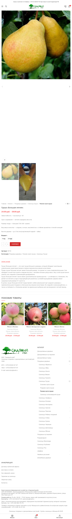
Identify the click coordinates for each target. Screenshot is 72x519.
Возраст (4, 235)
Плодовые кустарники (44, 434)
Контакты (4, 483)
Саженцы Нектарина (45, 404)
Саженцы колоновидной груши (50, 394)
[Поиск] (6, 6)
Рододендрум (41, 438)
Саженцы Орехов (44, 408)
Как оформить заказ (7, 473)
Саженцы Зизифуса (45, 398)
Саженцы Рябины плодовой (48, 414)
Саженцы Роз (41, 448)
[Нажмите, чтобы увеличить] (5, 160)
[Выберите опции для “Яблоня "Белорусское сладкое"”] (26, 323)
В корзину (15, 244)
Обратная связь (6, 479)
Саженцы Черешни (45, 424)
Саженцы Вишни (44, 374)
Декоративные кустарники (46, 354)
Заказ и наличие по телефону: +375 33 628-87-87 (26, 1)
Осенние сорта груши (47, 384)
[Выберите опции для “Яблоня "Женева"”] (3, 323)
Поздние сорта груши (47, 388)
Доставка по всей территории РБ (50, 1)
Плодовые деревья (21, 203)
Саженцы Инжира (45, 401)
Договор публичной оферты (10, 466)
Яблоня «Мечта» (59, 327)
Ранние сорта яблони (12, 331)
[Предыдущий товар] (66, 204)
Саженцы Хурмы (44, 421)
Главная (4, 203)
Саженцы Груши (33, 203)
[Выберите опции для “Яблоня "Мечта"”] (50, 323)
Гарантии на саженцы (8, 476)
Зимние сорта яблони (35, 331)
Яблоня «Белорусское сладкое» (36, 327)
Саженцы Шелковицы (46, 428)
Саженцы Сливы (44, 418)
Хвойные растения (43, 454)
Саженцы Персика (45, 411)
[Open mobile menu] (2, 6)
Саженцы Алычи (44, 371)
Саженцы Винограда (44, 441)
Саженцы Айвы (44, 368)
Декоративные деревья (45, 351)
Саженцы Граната (44, 378)
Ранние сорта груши (46, 203)
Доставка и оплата (7, 470)
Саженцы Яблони (12, 329)
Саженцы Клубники (43, 444)
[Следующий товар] (70, 204)
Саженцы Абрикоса (45, 364)
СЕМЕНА (40, 451)
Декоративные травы (44, 358)
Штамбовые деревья (44, 457)
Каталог (10, 203)
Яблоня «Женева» (12, 327)
